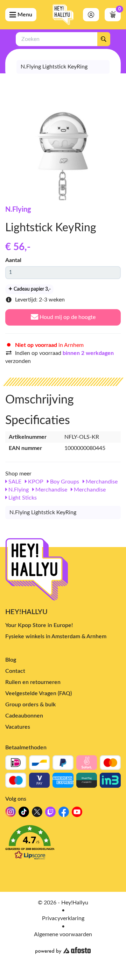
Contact (15, 671)
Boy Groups (64, 482)
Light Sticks (22, 498)
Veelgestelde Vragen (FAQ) (38, 693)
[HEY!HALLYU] (63, 14)
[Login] (91, 14)
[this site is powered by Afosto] (63, 950)
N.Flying (18, 209)
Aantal (13, 260)
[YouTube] (77, 814)
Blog (10, 660)
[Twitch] (50, 814)
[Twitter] (37, 814)
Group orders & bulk (30, 704)
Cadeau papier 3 (32, 289)
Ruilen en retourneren (33, 682)
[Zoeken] (103, 39)
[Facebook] (63, 814)
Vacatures (17, 727)
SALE (14, 482)
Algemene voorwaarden (63, 934)
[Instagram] (10, 814)
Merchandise (101, 482)
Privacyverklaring (63, 918)
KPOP (35, 482)
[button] (63, 844)
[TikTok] (24, 814)
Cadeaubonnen (24, 716)
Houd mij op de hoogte (67, 317)
